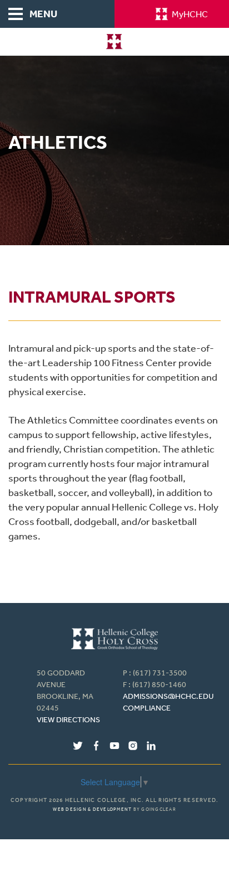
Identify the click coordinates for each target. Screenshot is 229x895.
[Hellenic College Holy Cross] (115, 41)
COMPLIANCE (147, 708)
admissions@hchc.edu (168, 696)
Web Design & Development (92, 809)
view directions (68, 719)
